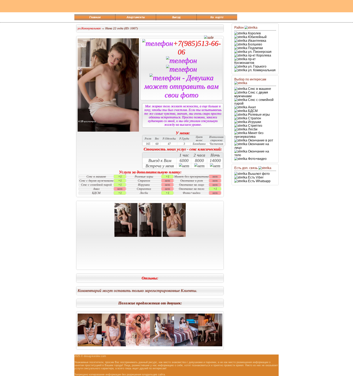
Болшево (254, 44)
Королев (254, 33)
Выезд (176, 17)
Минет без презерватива (248, 134)
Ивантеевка (256, 40)
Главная (95, 17)
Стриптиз (254, 125)
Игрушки (254, 122)
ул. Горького (256, 66)
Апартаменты (136, 17)
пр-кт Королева (259, 55)
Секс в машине (259, 88)
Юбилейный (257, 37)
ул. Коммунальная (261, 70)
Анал (251, 107)
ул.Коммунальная (89, 28)
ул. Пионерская (259, 51)
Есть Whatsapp (258, 181)
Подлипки (255, 48)
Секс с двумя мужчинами (251, 94)
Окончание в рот (260, 140)
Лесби (252, 129)
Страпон (254, 118)
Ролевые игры (258, 114)
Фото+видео (257, 158)
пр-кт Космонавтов (245, 60)
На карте (216, 17)
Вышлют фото (258, 173)
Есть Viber (255, 177)
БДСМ (252, 111)
